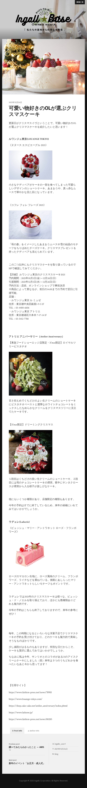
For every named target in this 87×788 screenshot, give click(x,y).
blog (56, 754)
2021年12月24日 (61, 749)
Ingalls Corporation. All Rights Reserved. (51, 781)
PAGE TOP (83, 762)
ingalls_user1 (60, 744)
